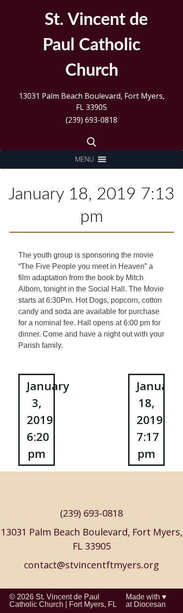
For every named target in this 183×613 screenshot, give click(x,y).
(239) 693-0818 (91, 120)
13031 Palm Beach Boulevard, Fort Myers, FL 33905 (92, 101)
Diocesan (150, 604)
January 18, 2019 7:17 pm (151, 419)
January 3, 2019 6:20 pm (41, 419)
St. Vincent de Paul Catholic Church (54, 600)
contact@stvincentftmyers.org (91, 564)
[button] (84, 159)
